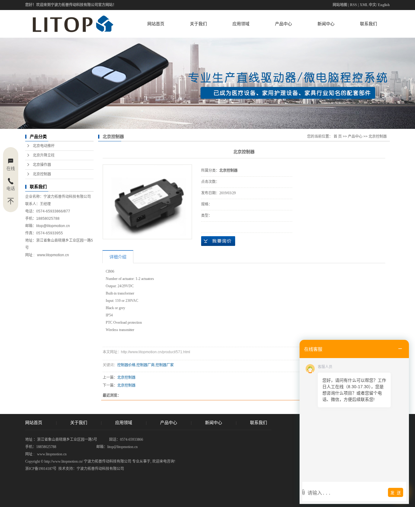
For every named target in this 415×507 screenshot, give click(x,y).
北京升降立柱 (44, 155)
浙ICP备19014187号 (41, 469)
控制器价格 (126, 365)
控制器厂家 (165, 365)
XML (364, 5)
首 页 (338, 136)
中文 (372, 5)
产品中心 (283, 23)
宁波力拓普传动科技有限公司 (100, 469)
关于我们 (198, 23)
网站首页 (155, 23)
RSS (353, 5)
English (384, 5)
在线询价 (218, 241)
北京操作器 (42, 165)
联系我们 (368, 23)
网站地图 (340, 5)
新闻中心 (325, 23)
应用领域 (240, 23)
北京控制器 (42, 174)
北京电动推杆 (44, 146)
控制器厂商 (145, 365)
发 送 (395, 493)
